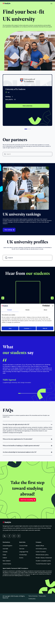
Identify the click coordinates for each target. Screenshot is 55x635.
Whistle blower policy (42, 555)
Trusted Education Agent (43, 564)
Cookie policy (32, 598)
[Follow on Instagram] (18, 536)
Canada (5, 552)
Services (21, 549)
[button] (52, 298)
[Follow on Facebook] (9, 536)
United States (7, 564)
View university (27, 106)
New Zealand (6, 561)
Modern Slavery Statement (44, 558)
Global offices (40, 546)
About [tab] (45, 310)
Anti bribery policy (41, 549)
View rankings (8, 230)
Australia (5, 549)
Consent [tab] (9, 310)
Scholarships (23, 555)
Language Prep (23, 552)
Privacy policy (42, 596)
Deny (10, 328)
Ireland (5, 558)
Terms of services (33, 596)
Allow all (45, 328)
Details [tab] (27, 310)
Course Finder (23, 546)
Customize (26, 328)
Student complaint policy (43, 561)
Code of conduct (41, 552)
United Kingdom (7, 546)
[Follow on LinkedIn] (4, 536)
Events (21, 558)
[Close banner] (52, 305)
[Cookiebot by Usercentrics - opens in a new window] (43, 306)
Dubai (4, 555)
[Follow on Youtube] (14, 536)
